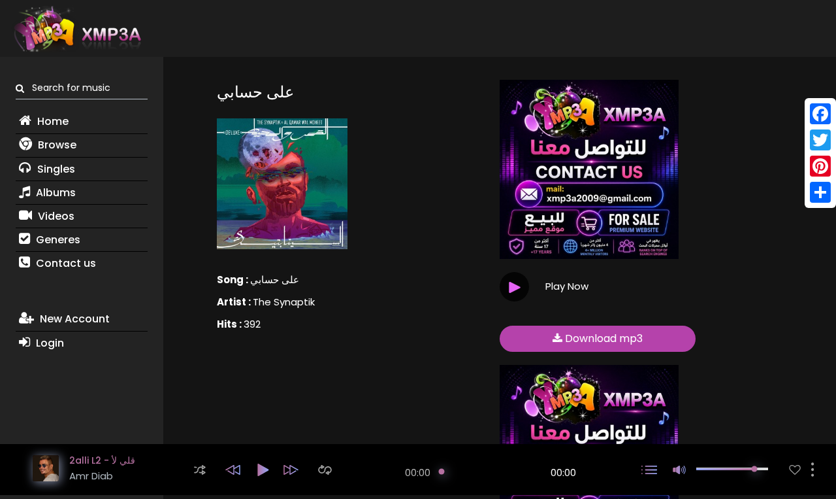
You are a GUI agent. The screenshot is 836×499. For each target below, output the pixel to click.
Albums (54, 192)
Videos (54, 216)
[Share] (820, 192)
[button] (199, 469)
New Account (73, 318)
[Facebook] (820, 114)
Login (48, 343)
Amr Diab (91, 476)
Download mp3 (602, 338)
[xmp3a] (76, 28)
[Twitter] (820, 140)
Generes (56, 239)
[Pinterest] (820, 166)
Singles (55, 169)
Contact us (64, 263)
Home (52, 121)
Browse (55, 144)
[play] (795, 470)
